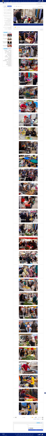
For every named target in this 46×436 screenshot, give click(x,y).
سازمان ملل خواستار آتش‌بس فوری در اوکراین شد (7, 11)
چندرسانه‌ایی (41, 6)
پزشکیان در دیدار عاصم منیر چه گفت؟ (5, 38)
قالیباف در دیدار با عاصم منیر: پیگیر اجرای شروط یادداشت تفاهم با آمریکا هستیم (5, 42)
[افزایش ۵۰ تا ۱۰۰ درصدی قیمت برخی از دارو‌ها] (9, 45)
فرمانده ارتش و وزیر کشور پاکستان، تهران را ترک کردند (7, 15)
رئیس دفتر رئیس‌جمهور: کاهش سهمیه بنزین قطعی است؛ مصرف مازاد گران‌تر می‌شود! (5, 35)
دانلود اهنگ (10, 56)
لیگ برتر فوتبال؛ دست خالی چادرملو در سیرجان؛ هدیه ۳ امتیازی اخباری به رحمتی (7, 24)
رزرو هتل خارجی (6, 56)
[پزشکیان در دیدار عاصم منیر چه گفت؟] (9, 38)
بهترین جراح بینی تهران (9, 54)
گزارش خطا (34, 417)
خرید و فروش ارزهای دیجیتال (8, 64)
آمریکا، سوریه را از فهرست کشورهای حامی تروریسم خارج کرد (7, 29)
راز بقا (10, 51)
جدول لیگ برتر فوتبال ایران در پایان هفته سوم (7, 12)
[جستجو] (2, 1)
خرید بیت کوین (10, 50)
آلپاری (6, 55)
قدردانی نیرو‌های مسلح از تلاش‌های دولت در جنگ (7, 17)
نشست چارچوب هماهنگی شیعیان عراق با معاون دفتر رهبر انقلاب (7, 19)
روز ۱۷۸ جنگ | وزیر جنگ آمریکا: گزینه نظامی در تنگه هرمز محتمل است (7, 9)
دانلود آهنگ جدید (9, 55)
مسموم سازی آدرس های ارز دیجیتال (8, 59)
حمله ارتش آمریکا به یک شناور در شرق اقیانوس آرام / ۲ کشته (7, 8)
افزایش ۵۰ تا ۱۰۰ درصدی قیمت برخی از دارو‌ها (5, 45)
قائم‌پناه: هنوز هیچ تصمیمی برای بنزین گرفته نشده (7, 14)
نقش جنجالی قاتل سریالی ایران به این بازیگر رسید (7, 26)
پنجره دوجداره (6, 50)
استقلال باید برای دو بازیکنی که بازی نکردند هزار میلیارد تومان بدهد (7, 27)
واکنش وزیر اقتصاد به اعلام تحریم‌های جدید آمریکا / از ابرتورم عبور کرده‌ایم (7, 20)
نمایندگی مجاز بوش (7, 51)
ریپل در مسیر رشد (9, 60)
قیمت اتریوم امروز (9, 65)
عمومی (39, 6)
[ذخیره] (24, 417)
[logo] (41, 1)
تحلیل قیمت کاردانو (5, 60)
